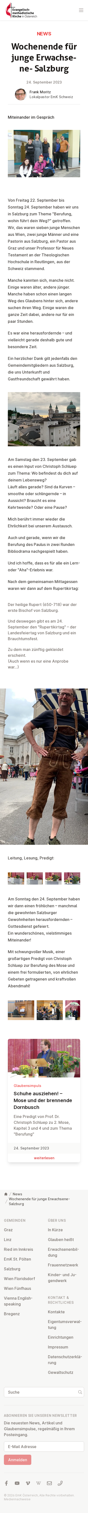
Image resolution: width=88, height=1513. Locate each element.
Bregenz (12, 1313)
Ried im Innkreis (18, 1249)
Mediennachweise (17, 1499)
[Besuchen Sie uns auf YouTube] (17, 1483)
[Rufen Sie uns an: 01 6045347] (60, 1483)
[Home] (6, 1194)
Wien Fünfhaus (17, 1288)
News (17, 1194)
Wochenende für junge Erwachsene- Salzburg (39, 1201)
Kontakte (56, 1311)
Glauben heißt (61, 1239)
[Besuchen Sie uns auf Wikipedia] (38, 1483)
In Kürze (55, 1229)
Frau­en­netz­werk (63, 1265)
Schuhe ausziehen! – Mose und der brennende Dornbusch (43, 1100)
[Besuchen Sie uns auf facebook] (6, 1483)
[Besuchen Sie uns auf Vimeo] (27, 1483)
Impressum (58, 1347)
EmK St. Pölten (17, 1259)
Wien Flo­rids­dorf (19, 1278)
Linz (7, 1239)
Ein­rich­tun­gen (60, 1337)
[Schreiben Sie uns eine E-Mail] (49, 1483)
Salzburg (12, 1268)
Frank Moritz (40, 92)
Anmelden (17, 1459)
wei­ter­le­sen (44, 1158)
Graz (8, 1229)
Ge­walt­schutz (60, 1372)
